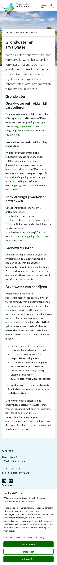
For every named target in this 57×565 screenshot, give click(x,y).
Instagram (11, 480)
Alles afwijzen (28, 559)
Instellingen (28, 551)
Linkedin (4, 480)
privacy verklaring (35, 537)
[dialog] (28, 526)
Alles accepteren (28, 544)
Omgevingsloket (26, 177)
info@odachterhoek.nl (17, 472)
